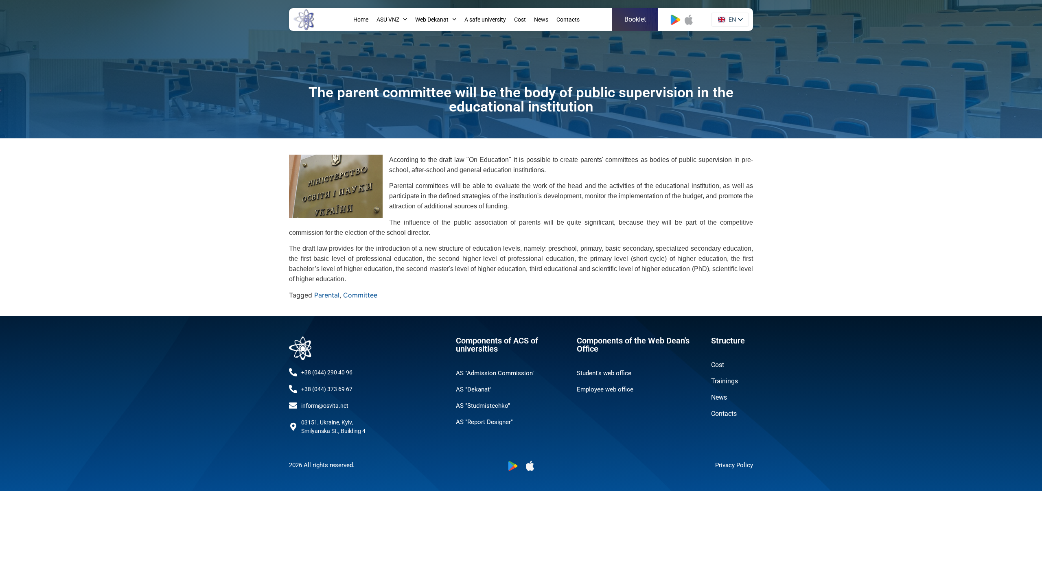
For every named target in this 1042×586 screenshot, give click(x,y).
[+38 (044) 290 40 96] (293, 372)
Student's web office (604, 373)
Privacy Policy (734, 465)
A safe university (485, 19)
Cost (520, 19)
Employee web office (605, 389)
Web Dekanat (432, 19)
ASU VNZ (388, 19)
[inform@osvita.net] (293, 406)
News (541, 19)
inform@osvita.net (324, 405)
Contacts (568, 19)
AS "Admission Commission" (495, 373)
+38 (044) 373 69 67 (326, 389)
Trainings (724, 381)
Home (360, 19)
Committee (360, 295)
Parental (326, 295)
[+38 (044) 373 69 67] (293, 389)
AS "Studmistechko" (483, 405)
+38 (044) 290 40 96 (326, 372)
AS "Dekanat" (474, 389)
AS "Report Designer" (484, 422)
